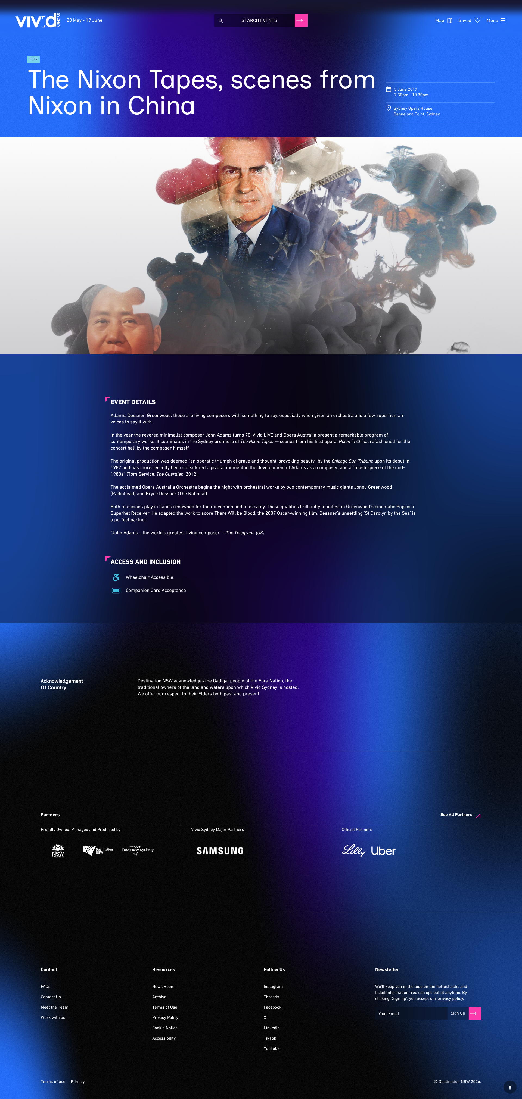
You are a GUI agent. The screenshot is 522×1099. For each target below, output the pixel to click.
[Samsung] (254, 851)
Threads (271, 997)
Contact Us (51, 997)
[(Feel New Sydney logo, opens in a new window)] (138, 851)
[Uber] (383, 851)
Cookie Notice (165, 1028)
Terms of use (53, 1082)
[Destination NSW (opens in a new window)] (98, 851)
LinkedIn (272, 1028)
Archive (159, 997)
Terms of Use (164, 1007)
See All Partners (456, 815)
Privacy (78, 1082)
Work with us (53, 1018)
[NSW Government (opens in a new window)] (58, 851)
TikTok (270, 1038)
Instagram (273, 987)
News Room (163, 987)
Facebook (272, 1007)
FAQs (45, 987)
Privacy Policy (165, 1018)
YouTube (271, 1049)
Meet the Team (55, 1007)
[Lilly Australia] (354, 851)
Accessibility (164, 1038)
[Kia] (208, 851)
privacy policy (450, 999)
